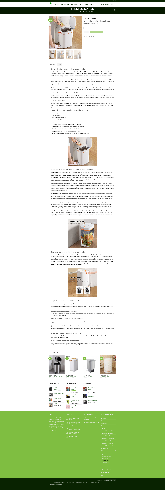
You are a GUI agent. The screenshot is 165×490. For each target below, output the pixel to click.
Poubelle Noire (105, 458)
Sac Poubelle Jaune (105, 448)
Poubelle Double (105, 454)
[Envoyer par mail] (89, 36)
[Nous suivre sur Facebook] (50, 431)
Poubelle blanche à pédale (71, 376)
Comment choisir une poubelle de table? (74, 433)
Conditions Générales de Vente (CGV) (57, 482)
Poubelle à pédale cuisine (88, 376)
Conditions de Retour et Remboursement (75, 482)
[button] (105, 4)
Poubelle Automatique (106, 456)
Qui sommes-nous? (96, 0)
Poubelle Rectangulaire (106, 469)
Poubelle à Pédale (88, 11)
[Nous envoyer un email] (57, 431)
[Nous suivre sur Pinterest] (59, 431)
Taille (86, 4)
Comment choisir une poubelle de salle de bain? (75, 428)
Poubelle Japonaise (106, 467)
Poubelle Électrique (106, 462)
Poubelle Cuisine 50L (105, 435)
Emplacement (65, 4)
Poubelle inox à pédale (104, 376)
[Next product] (113, 10)
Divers (92, 4)
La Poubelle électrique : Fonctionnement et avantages (74, 424)
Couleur (85, 25)
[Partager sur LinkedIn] (94, 36)
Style (81, 4)
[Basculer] (115, 450)
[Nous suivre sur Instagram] (52, 431)
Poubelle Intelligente (106, 466)
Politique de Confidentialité (92, 482)
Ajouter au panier (96, 31)
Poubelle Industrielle (106, 464)
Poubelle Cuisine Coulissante (107, 440)
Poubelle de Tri (105, 452)
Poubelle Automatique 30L (107, 430)
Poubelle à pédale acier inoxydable (56, 376)
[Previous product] (115, 10)
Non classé (103, 418)
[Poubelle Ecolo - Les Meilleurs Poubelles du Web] (51, 4)
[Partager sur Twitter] (87, 36)
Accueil (73, 11)
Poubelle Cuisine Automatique (107, 438)
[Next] (79, 32)
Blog (102, 0)
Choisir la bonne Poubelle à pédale (75, 419)
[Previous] (51, 32)
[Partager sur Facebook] (85, 36)
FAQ (105, 0)
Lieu (58, 4)
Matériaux (74, 4)
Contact (109, 0)
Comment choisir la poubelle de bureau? (73, 437)
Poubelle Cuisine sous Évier (107, 443)
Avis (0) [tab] (59, 64)
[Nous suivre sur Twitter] (54, 431)
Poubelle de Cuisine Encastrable (108, 445)
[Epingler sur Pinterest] (92, 36)
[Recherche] (55, 4)
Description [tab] (52, 64)
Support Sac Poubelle (105, 472)
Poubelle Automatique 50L (107, 433)
